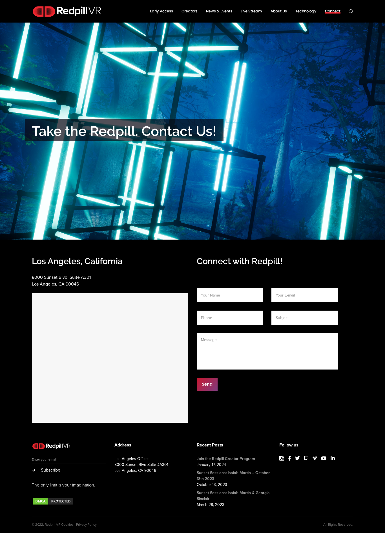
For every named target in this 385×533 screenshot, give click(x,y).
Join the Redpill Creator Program (226, 458)
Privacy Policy (86, 525)
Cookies (67, 525)
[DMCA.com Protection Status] (53, 504)
